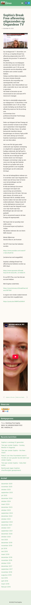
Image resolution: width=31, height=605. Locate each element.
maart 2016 (5, 584)
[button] (22, 3)
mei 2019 (4, 551)
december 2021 (6, 525)
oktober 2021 (5, 528)
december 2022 (6, 516)
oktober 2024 (6, 501)
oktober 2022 (6, 519)
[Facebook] (26, 3)
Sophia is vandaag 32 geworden (12, 442)
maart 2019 (5, 554)
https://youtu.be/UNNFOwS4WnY (14, 301)
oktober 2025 (6, 489)
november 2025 (6, 486)
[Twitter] (29, 3)
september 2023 (7, 513)
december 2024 (6, 498)
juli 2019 (4, 548)
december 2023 (6, 507)
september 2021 (7, 531)
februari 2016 (6, 587)
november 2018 (6, 560)
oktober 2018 (5, 563)
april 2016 (4, 581)
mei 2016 (4, 578)
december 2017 (6, 566)
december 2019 (6, 542)
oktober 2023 (6, 510)
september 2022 (7, 522)
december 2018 (6, 557)
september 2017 (7, 569)
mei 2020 (4, 540)
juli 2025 (4, 495)
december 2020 (6, 534)
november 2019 (6, 545)
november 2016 (6, 572)
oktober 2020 (6, 537)
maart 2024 (5, 504)
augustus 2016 (6, 575)
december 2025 (6, 484)
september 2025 (7, 492)
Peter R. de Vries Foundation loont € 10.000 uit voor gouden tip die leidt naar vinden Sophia (15, 458)
